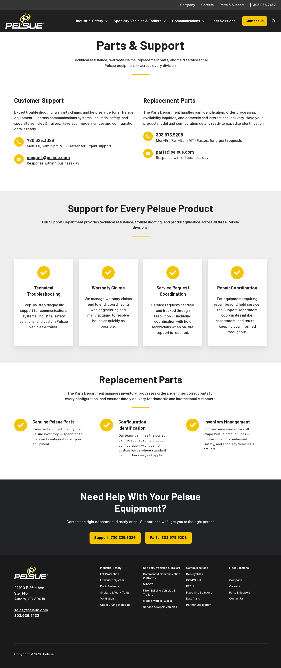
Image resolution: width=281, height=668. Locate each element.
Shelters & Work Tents (115, 592)
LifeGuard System (112, 580)
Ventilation (107, 598)
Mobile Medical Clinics (158, 600)
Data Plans (193, 598)
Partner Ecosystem (198, 604)
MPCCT (148, 584)
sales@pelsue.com (31, 610)
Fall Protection (109, 574)
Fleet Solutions (223, 21)
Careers (207, 5)
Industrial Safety (89, 21)
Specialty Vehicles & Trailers (137, 21)
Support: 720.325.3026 (115, 537)
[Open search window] (273, 21)
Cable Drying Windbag (115, 604)
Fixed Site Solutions (199, 592)
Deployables (194, 574)
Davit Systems (109, 586)
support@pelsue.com (48, 157)
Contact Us (254, 21)
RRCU (190, 586)
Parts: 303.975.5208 (168, 537)
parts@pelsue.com (175, 151)
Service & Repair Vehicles (160, 607)
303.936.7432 (264, 5)
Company (187, 5)
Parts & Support (232, 5)
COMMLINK (193, 580)
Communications (186, 21)
